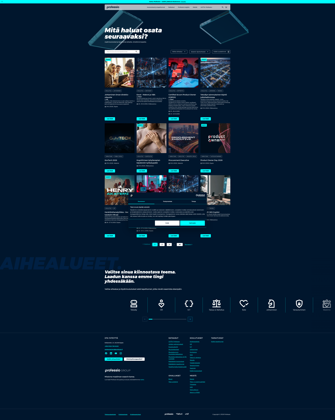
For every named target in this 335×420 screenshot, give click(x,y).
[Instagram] (120, 353)
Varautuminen (194, 365)
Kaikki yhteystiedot (113, 359)
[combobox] (122, 52)
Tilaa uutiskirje (173, 382)
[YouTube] (115, 353)
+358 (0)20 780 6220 (112, 346)
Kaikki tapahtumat (217, 341)
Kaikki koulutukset (196, 371)
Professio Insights (183, 7)
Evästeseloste (123, 414)
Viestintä (193, 368)
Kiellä (167, 223)
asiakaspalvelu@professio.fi (114, 349)
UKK (191, 387)
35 (179, 245)
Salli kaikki (192, 223)
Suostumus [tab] (141, 201)
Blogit (170, 379)
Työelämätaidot (195, 363)
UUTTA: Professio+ (206, 7)
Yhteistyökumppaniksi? (134, 359)
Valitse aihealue (179, 52)
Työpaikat (193, 384)
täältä (142, 379)
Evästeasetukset (135, 414)
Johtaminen (194, 349)
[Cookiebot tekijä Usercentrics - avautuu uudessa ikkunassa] (197, 195)
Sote (191, 355)
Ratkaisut (171, 7)
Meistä (195, 7)
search (223, 7)
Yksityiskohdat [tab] (167, 201)
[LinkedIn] (111, 353)
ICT (191, 347)
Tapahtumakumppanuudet (178, 367)
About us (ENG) (195, 392)
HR (191, 344)
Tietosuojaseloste (110, 414)
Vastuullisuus (194, 389)
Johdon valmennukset (176, 344)
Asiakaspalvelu (194, 341)
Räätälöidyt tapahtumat (176, 364)
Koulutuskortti (173, 347)
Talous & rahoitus (195, 357)
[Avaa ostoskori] (226, 7)
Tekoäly (192, 360)
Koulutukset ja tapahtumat (156, 7)
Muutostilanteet (174, 349)
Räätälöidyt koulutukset (176, 361)
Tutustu (183, 1)
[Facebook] (106, 353)
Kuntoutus (193, 352)
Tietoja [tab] (194, 201)
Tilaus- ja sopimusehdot (197, 382)
